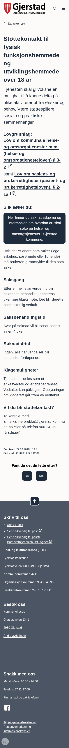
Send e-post (15, 524)
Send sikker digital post (22, 531)
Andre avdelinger (14, 635)
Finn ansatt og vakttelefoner (21, 697)
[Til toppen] (34, 501)
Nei (41, 475)
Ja (27, 475)
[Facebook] (7, 707)
